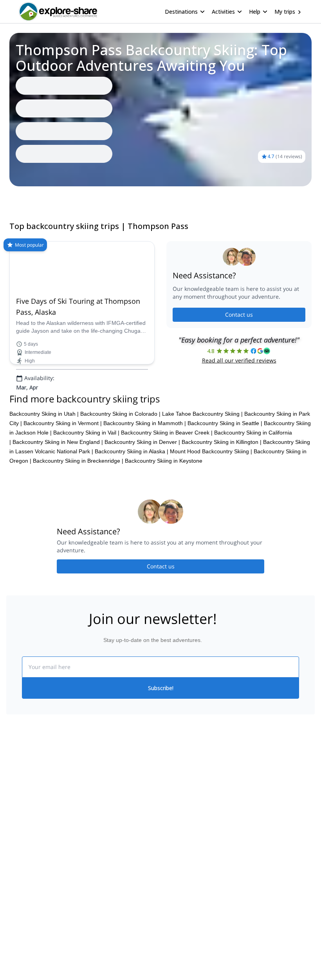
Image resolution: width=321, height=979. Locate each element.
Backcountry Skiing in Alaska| (131, 451)
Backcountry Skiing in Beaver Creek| (167, 432)
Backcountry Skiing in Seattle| (225, 423)
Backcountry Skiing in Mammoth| (144, 423)
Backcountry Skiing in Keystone (163, 461)
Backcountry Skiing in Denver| (142, 442)
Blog (165, 779)
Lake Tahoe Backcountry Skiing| (202, 414)
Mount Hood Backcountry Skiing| (211, 451)
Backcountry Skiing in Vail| (86, 432)
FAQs (90, 812)
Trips (19, 197)
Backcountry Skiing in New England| (58, 442)
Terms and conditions (109, 829)
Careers (16, 831)
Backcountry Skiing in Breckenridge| (78, 461)
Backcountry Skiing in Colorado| (120, 414)
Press (13, 813)
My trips (284, 11)
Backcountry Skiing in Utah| (44, 414)
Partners (16, 796)
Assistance (45, 197)
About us (17, 779)
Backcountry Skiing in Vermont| (62, 423)
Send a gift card (25, 848)
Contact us (239, 314)
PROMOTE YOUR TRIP (273, 777)
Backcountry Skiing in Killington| (221, 442)
